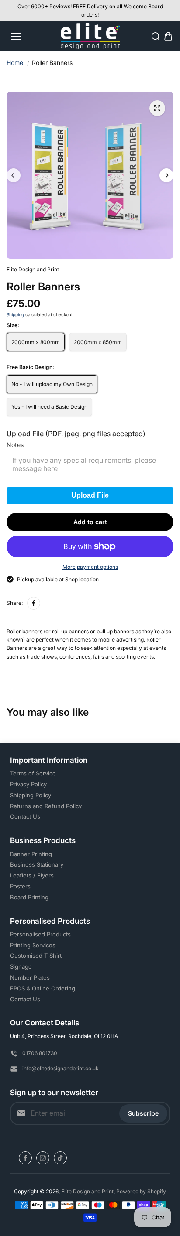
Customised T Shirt (36, 955)
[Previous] (14, 175)
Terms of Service (33, 773)
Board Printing (29, 897)
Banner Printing (31, 853)
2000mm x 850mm (98, 342)
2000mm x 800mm (35, 342)
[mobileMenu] (16, 36)
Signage (21, 966)
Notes (15, 444)
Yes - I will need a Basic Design (49, 406)
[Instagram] (42, 1157)
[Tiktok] (60, 1157)
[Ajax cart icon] (168, 36)
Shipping (15, 314)
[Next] (166, 175)
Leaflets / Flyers (32, 875)
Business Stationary (36, 864)
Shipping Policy (30, 795)
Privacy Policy (28, 784)
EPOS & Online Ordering (42, 988)
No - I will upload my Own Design (52, 384)
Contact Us (25, 816)
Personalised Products (40, 934)
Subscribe (143, 1113)
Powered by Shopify (141, 1191)
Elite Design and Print (87, 1191)
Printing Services (32, 945)
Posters (20, 886)
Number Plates (30, 977)
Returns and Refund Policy (46, 805)
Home (15, 62)
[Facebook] (33, 603)
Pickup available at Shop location (58, 579)
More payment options (90, 566)
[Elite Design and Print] (90, 36)
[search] (155, 36)
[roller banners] (157, 108)
